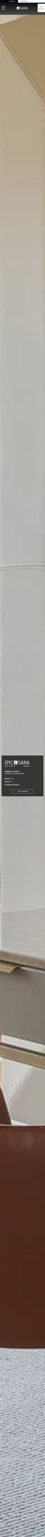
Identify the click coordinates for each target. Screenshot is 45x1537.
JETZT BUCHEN (41, 8)
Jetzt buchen (22, 791)
